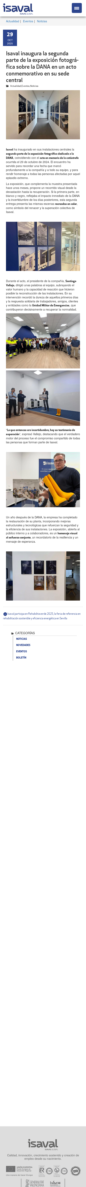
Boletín (21, 657)
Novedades (23, 645)
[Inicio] (18, 8)
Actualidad (12, 21)
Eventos (28, 21)
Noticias (42, 21)
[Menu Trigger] (77, 8)
